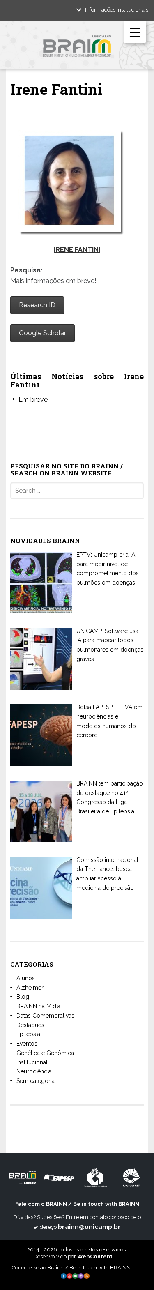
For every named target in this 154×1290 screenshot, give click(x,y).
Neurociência (33, 1071)
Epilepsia (28, 1034)
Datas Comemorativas (45, 1015)
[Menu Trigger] (135, 32)
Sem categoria (35, 1081)
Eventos (26, 1043)
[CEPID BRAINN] (77, 49)
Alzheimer (30, 987)
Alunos (25, 978)
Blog (22, 996)
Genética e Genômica (45, 1053)
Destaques (30, 1025)
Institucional (32, 1062)
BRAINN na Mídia (38, 1006)
